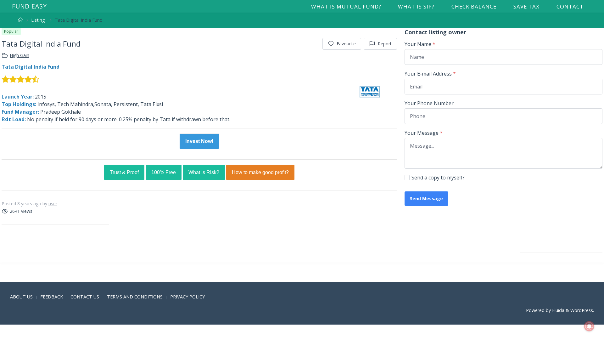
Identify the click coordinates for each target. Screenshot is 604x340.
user (52, 204)
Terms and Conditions (135, 297)
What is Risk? (203, 172)
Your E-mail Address (430, 73)
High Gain (19, 55)
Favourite (346, 44)
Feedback (51, 297)
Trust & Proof (124, 172)
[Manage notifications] (589, 326)
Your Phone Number (429, 103)
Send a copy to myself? (438, 177)
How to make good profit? (260, 172)
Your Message (424, 132)
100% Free (163, 172)
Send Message (426, 198)
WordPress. (582, 310)
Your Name (420, 44)
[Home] (20, 20)
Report (385, 44)
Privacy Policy (187, 297)
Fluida (557, 310)
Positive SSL (14, 277)
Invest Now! (199, 141)
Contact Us (84, 297)
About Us (21, 297)
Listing (38, 20)
